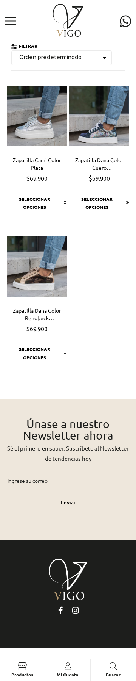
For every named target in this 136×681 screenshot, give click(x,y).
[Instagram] (75, 610)
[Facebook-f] (60, 610)
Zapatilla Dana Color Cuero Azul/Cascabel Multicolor (99, 164)
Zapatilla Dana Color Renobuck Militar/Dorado (37, 314)
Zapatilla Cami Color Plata (37, 164)
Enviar (68, 502)
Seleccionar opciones (34, 203)
